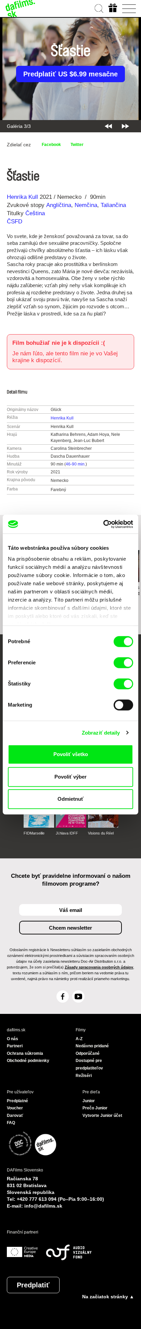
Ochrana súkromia (25, 1053)
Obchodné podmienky (28, 1060)
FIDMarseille (34, 833)
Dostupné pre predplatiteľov (89, 1064)
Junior (88, 1100)
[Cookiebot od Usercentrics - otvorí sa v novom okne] (103, 524)
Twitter (77, 144)
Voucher (15, 1108)
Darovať (15, 1115)
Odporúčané (88, 1053)
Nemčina (86, 205)
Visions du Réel (101, 833)
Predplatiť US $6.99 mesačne (70, 74)
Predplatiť (33, 1285)
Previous (108, 126)
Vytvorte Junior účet (102, 1115)
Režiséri (84, 1075)
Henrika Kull (22, 197)
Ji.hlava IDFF (67, 833)
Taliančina (113, 205)
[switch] (123, 662)
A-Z (79, 1038)
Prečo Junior (94, 1108)
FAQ (11, 1122)
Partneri (15, 1046)
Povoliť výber (70, 777)
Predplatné (17, 1100)
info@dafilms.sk (43, 1206)
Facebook (51, 144)
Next (125, 126)
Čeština (35, 213)
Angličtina (58, 205)
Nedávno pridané (92, 1046)
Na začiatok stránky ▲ (108, 1296)
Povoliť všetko (70, 754)
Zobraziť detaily (101, 733)
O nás (12, 1038)
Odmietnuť (70, 799)
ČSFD (15, 221)
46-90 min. (76, 464)
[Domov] (20, 8)
